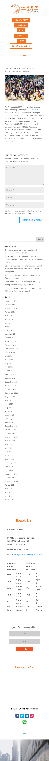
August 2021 (10, 485)
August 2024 (10, 352)
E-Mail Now (21, 25)
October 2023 (10, 389)
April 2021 (9, 499)
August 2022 (10, 441)
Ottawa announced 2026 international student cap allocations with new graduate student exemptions (23, 269)
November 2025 (11, 301)
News (21, 40)
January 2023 (10, 422)
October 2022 (10, 433)
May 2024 (8, 363)
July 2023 (8, 400)
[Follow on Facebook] (17, 716)
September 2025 (11, 308)
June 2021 (9, 492)
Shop (21, 30)
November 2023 (11, 385)
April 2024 (9, 367)
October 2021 (10, 477)
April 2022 (9, 455)
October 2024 (10, 345)
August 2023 (10, 396)
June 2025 (9, 319)
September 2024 (11, 349)
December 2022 (11, 426)
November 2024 (11, 341)
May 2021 (8, 496)
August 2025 (10, 312)
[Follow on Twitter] (22, 716)
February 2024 (10, 374)
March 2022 (9, 459)
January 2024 (10, 378)
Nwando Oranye (13, 68)
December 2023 (11, 382)
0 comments (25, 71)
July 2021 (8, 488)
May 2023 (8, 407)
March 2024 (9, 371)
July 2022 (8, 444)
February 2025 (10, 330)
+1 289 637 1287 (21, 20)
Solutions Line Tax (24, 667)
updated (32, 110)
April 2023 (9, 411)
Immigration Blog (12, 71)
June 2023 (9, 404)
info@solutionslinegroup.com (28, 554)
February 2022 (10, 463)
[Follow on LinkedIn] (27, 716)
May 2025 (8, 323)
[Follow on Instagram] (32, 716)
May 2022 (8, 452)
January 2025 (10, 334)
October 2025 (10, 304)
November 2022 (11, 430)
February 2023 (10, 419)
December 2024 (11, 338)
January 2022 (10, 466)
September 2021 (11, 481)
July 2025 (8, 315)
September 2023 (11, 393)
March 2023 (9, 415)
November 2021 (11, 474)
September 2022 (11, 437)
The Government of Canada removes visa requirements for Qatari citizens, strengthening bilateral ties (24, 259)
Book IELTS (21, 35)
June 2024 (9, 360)
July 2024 (8, 356)
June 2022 (9, 448)
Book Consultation (21, 46)
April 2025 (9, 327)
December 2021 (11, 470)
